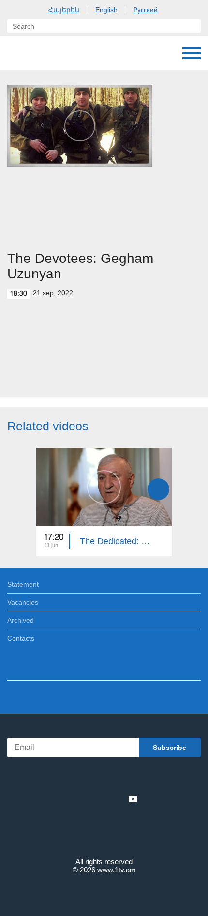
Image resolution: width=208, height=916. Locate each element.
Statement (23, 584)
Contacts (20, 638)
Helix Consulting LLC (104, 892)
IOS (77, 778)
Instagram (117, 798)
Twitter (84, 798)
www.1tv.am (116, 870)
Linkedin (100, 798)
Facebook (70, 798)
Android (131, 778)
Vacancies (22, 602)
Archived (20, 620)
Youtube (133, 798)
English (106, 10)
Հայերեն (63, 9)
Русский (146, 9)
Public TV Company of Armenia (56, 53)
